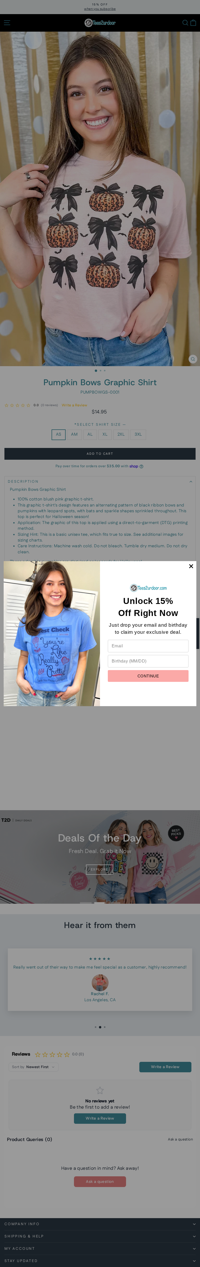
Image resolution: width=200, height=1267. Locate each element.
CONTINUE (148, 676)
